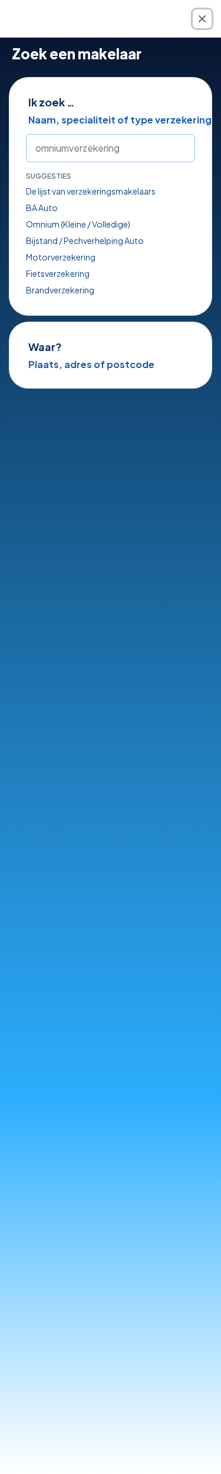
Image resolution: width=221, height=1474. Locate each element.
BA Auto (42, 207)
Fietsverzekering (58, 273)
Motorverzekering (60, 257)
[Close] (202, 18)
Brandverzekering (60, 290)
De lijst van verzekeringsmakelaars (91, 191)
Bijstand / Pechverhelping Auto (85, 240)
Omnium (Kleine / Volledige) (78, 224)
